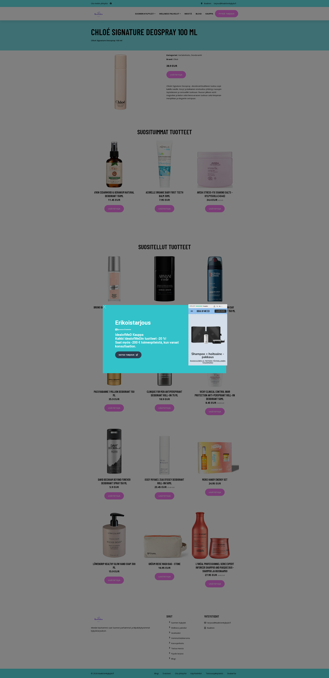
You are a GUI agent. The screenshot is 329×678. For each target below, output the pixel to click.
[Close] (104, 307)
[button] (128, 354)
